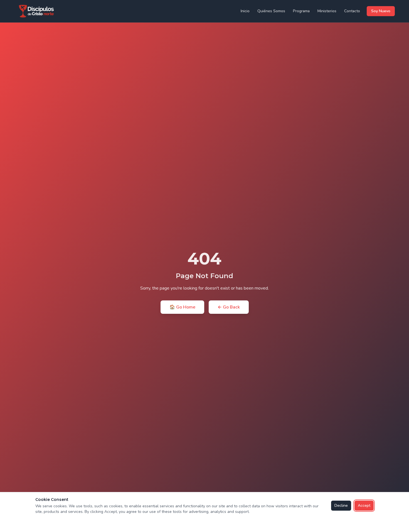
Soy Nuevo (380, 11)
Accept (364, 505)
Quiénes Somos (271, 11)
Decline (341, 505)
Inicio (245, 11)
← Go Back (229, 307)
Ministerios (326, 11)
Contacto (352, 11)
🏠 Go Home (182, 307)
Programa (301, 11)
